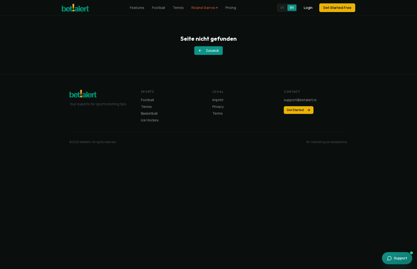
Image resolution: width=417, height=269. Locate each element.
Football (158, 7)
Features (137, 7)
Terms (217, 113)
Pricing (230, 7)
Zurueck (212, 50)
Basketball (149, 113)
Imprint (217, 100)
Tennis (178, 7)
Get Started (295, 110)
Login (308, 7)
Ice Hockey (150, 120)
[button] (287, 8)
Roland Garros (203, 7)
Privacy (217, 106)
